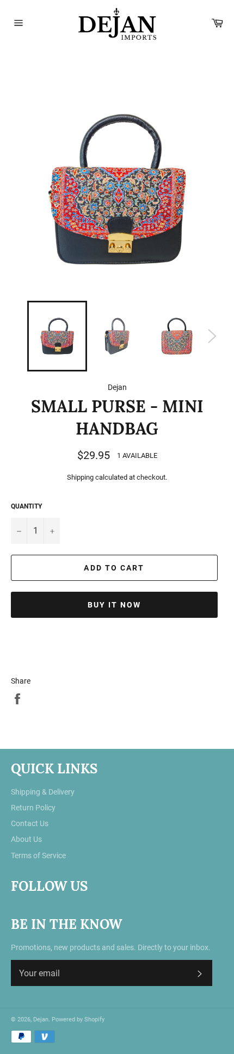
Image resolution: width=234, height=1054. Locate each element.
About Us (26, 839)
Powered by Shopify (78, 1019)
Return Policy (33, 807)
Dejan (40, 1019)
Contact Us (29, 823)
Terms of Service (38, 855)
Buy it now (114, 604)
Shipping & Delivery (43, 792)
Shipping (80, 477)
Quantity (26, 506)
